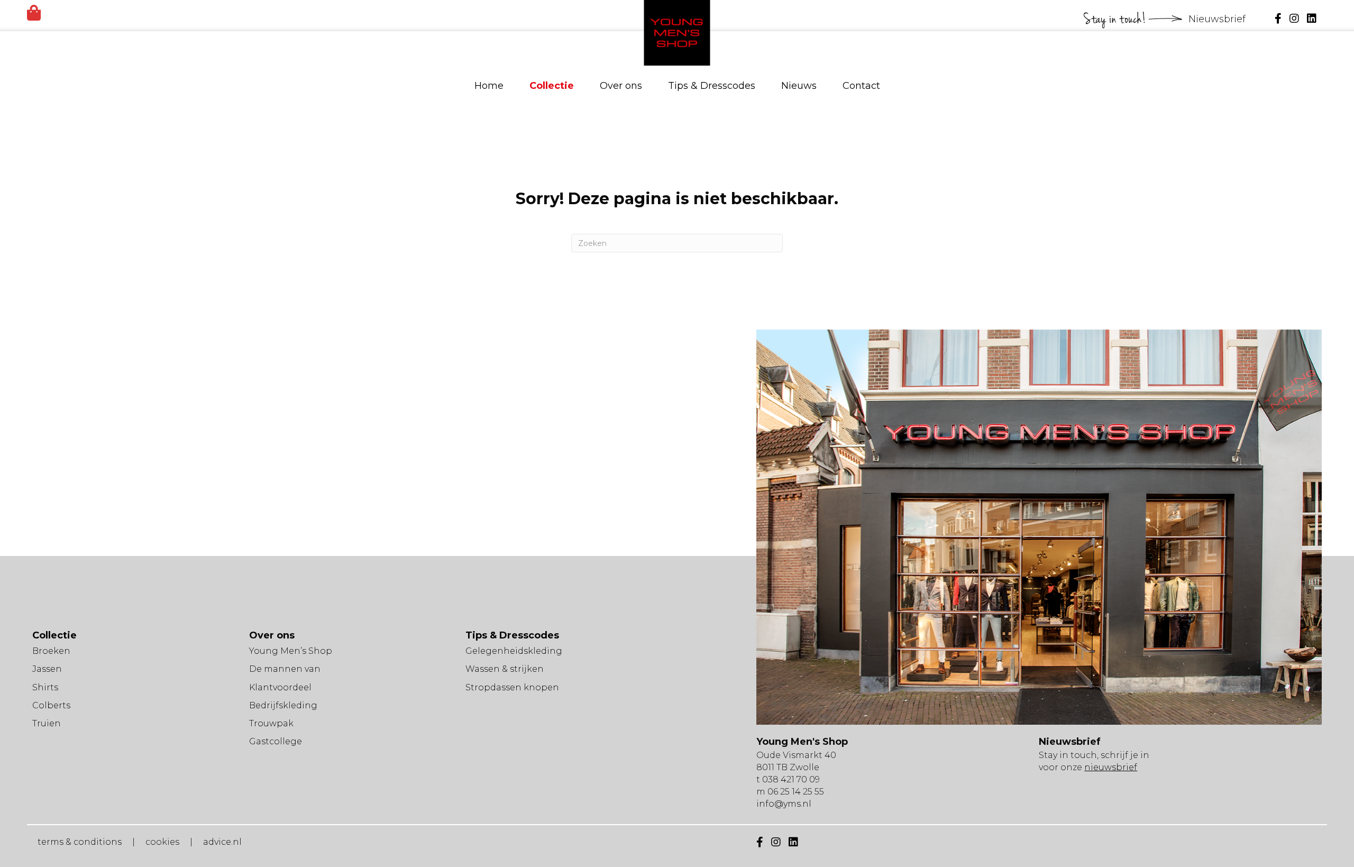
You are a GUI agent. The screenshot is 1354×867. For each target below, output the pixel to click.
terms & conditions (80, 842)
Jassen (47, 669)
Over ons (621, 86)
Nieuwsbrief (1218, 19)
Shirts (45, 687)
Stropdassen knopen (512, 687)
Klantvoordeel (280, 687)
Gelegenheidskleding (513, 651)
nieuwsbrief (1110, 767)
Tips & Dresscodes (711, 86)
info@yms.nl (783, 804)
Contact (861, 86)
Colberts (51, 705)
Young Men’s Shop (290, 651)
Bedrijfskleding (283, 705)
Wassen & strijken (504, 669)
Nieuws (799, 86)
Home (489, 86)
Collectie (551, 86)
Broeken (51, 651)
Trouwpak (271, 723)
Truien (46, 723)
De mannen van (285, 669)
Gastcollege (275, 741)
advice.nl (222, 842)
